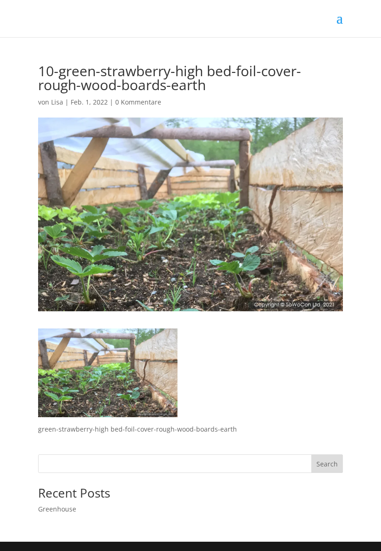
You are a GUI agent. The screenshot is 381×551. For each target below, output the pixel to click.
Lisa (57, 102)
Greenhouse (57, 509)
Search (327, 463)
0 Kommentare (138, 102)
